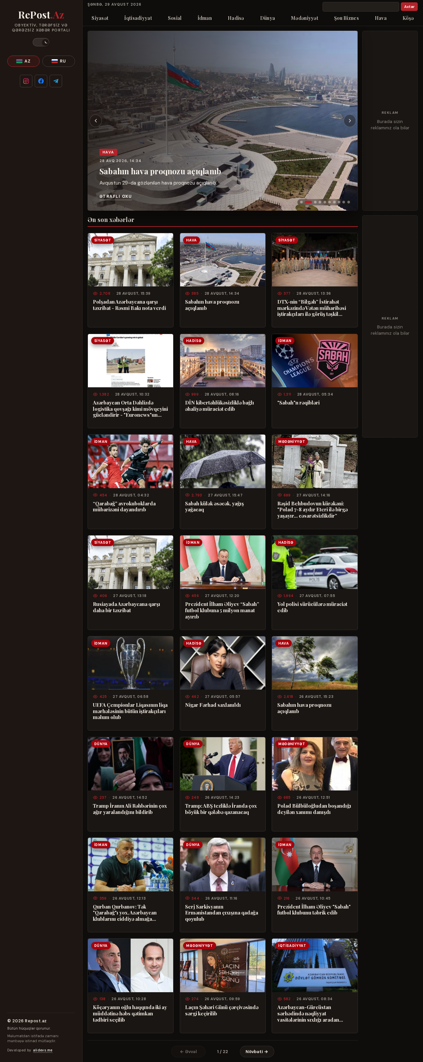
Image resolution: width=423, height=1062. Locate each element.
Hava (381, 18)
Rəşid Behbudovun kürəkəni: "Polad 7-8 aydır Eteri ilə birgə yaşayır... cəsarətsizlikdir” (312, 509)
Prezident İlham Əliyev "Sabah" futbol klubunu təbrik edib (314, 910)
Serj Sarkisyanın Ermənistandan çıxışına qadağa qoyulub (221, 913)
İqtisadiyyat (138, 18)
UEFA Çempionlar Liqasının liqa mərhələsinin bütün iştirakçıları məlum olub (130, 711)
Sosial (175, 18)
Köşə (408, 18)
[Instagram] (26, 81)
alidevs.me (42, 1050)
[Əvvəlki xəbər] (96, 120)
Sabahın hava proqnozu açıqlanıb (160, 171)
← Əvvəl (188, 1051)
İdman (205, 18)
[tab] (301, 202)
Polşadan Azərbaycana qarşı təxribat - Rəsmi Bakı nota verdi (129, 305)
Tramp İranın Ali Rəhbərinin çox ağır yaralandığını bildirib (130, 809)
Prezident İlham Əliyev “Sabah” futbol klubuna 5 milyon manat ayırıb (222, 610)
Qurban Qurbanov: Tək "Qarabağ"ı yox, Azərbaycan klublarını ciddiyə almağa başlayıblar (125, 913)
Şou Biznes (346, 18)
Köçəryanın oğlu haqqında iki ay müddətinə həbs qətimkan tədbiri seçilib (130, 1013)
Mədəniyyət (304, 18)
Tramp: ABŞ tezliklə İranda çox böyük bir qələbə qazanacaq (221, 809)
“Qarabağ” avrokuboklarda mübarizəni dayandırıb (124, 506)
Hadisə (236, 18)
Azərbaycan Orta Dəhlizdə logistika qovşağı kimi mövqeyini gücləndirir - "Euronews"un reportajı (130, 409)
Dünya (267, 18)
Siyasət (100, 18)
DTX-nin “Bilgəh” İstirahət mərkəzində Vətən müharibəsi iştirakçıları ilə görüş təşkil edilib (311, 308)
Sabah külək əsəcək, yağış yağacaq (214, 506)
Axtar (409, 6)
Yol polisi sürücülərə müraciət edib (312, 607)
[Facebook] (41, 81)
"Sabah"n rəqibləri (298, 403)
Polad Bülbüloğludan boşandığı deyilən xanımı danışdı (314, 809)
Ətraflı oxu (115, 196)
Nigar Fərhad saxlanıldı (213, 705)
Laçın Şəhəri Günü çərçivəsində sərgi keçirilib (221, 1010)
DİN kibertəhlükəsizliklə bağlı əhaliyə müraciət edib (219, 406)
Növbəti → (257, 1051)
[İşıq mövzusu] (41, 42)
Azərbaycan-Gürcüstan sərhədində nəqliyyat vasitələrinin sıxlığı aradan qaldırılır (308, 1013)
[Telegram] (56, 81)
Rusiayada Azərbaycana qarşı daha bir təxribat (126, 607)
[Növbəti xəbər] (350, 120)
